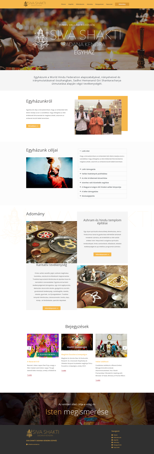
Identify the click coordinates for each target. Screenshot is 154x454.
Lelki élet (86, 151)
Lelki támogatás (88, 169)
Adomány (90, 4)
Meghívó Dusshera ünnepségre (74, 354)
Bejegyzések (99, 4)
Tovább (29, 375)
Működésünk (80, 4)
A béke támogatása (90, 191)
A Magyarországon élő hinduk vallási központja (101, 187)
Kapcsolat (109, 4)
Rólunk (63, 4)
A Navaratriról (33, 361)
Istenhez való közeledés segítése (95, 182)
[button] (33, 126)
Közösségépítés (88, 196)
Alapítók (70, 4)
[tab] (102, 151)
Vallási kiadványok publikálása (94, 174)
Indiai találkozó (102, 361)
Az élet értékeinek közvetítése (94, 178)
